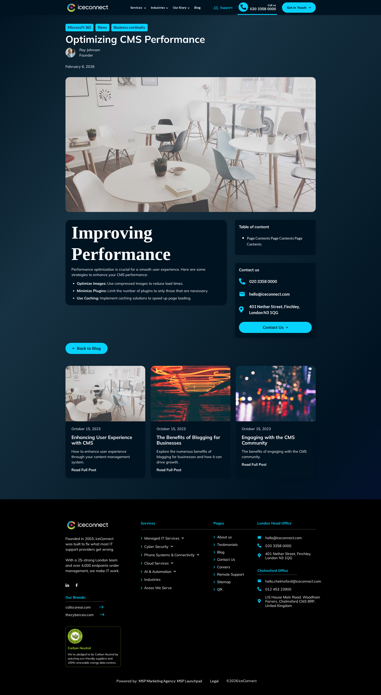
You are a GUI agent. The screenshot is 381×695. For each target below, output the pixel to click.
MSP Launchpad (189, 681)
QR (219, 589)
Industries (158, 7)
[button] (139, 7)
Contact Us (226, 559)
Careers (223, 567)
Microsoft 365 (79, 27)
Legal (214, 681)
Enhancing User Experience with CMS (101, 440)
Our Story (179, 7)
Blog (197, 7)
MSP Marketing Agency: (157, 681)
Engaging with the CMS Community (268, 440)
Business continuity (129, 27)
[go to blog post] (105, 393)
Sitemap (224, 582)
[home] (86, 7)
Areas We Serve (158, 588)
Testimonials (227, 544)
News (102, 27)
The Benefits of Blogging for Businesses (188, 440)
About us (224, 537)
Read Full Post (83, 470)
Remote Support (230, 574)
